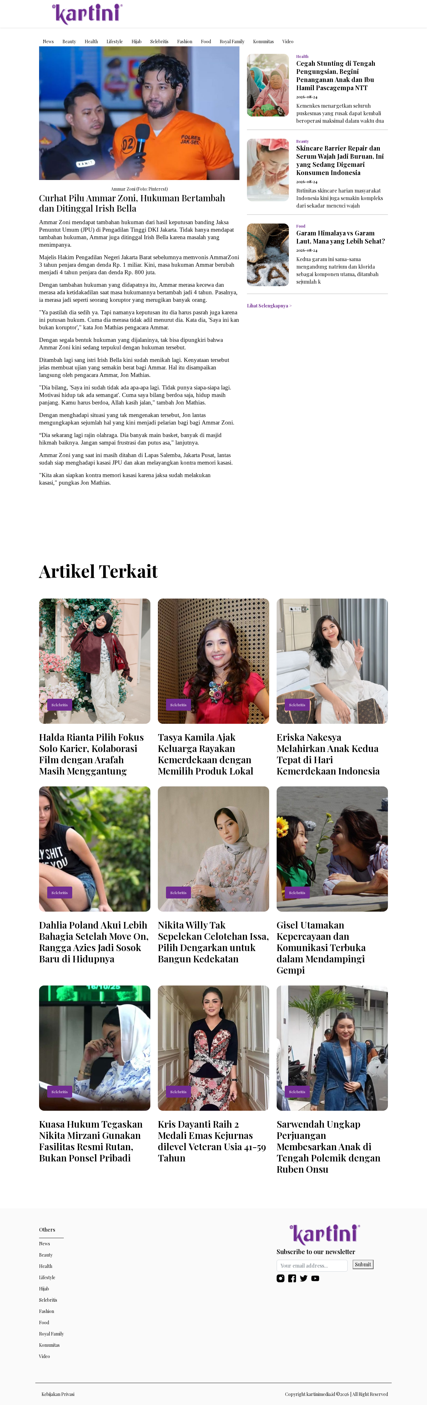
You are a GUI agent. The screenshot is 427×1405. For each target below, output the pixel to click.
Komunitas (263, 41)
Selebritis (159, 41)
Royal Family (232, 41)
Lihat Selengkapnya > (269, 306)
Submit (363, 1264)
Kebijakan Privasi (58, 1394)
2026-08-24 (306, 96)
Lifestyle (115, 41)
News (48, 41)
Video (288, 41)
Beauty (69, 41)
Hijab (137, 41)
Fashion (184, 41)
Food (206, 41)
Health (91, 41)
